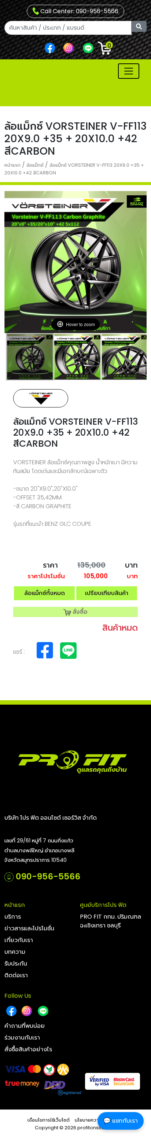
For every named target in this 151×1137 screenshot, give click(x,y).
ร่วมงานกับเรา (22, 1037)
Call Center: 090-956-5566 (78, 11)
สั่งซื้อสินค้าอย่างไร (28, 1049)
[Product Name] (30, 356)
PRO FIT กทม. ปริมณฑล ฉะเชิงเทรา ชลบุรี (110, 921)
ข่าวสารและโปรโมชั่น (29, 928)
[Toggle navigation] (128, 71)
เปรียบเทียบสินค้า (106, 593)
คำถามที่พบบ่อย (24, 1026)
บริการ (12, 916)
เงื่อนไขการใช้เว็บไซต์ (48, 1120)
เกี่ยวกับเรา (18, 940)
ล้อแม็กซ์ (35, 165)
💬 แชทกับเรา (120, 1120)
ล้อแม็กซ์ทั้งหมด (44, 593)
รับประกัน (15, 963)
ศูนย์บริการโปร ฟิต (103, 905)
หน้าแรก (12, 165)
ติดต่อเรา (16, 975)
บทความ (14, 952)
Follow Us (17, 996)
